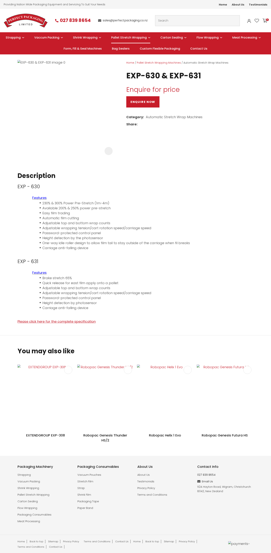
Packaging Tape (88, 501)
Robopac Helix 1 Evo (165, 435)
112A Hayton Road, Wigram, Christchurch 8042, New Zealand (224, 489)
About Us (238, 4)
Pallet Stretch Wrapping (129, 37)
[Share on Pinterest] (157, 124)
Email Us (207, 481)
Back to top (36, 541)
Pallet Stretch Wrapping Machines (159, 63)
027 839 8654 (75, 20)
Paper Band (85, 508)
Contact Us (198, 48)
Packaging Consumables (34, 514)
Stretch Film (85, 481)
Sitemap (53, 541)
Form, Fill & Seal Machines (83, 48)
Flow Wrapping (208, 37)
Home (223, 4)
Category (134, 117)
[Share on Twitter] (145, 124)
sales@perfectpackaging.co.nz (125, 20)
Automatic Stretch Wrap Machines (205, 63)
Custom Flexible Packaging (160, 48)
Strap (81, 488)
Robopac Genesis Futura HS (225, 435)
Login (249, 21)
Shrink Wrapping (85, 37)
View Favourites (257, 20)
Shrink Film (84, 495)
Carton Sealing (171, 37)
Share (131, 124)
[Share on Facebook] (140, 124)
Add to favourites (68, 370)
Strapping (13, 37)
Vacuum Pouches (89, 475)
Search (235, 20)
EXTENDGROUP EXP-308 (45, 435)
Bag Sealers (121, 48)
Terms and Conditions (152, 495)
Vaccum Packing (46, 37)
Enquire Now (143, 102)
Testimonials (258, 4)
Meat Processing (244, 37)
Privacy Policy (146, 488)
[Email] (151, 124)
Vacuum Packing (29, 481)
